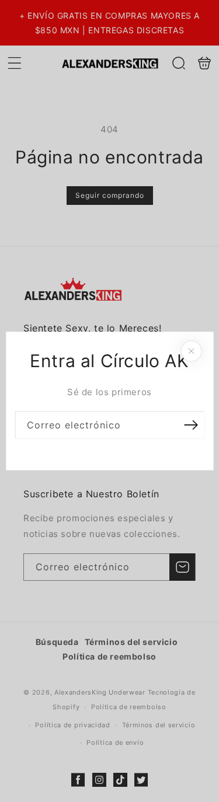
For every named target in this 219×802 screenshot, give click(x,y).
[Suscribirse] (191, 425)
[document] (109, 401)
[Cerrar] (190, 351)
